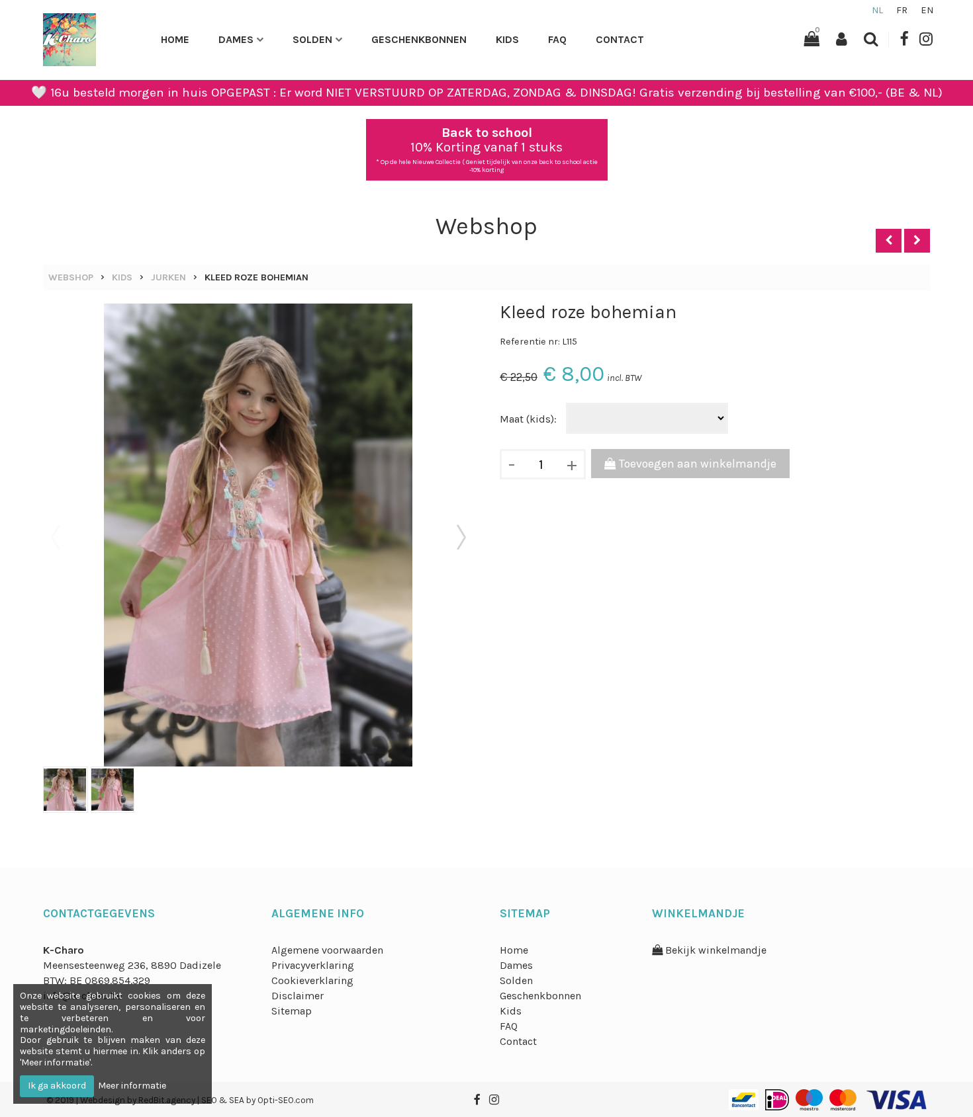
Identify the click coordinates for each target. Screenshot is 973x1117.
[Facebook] (904, 39)
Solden (312, 39)
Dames (236, 39)
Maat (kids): (528, 419)
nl (877, 10)
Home (175, 39)
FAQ (557, 39)
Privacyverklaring (312, 965)
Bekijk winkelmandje (714, 950)
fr (901, 10)
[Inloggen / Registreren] (841, 39)
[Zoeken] (871, 39)
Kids (507, 39)
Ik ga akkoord (57, 1085)
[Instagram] (926, 39)
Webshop (70, 277)
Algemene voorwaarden (327, 950)
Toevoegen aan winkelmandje (696, 463)
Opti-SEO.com (285, 1100)
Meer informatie (132, 1085)
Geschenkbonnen (419, 39)
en (927, 10)
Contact (620, 39)
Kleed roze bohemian (256, 277)
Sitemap (291, 1011)
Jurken (168, 277)
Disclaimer (297, 995)
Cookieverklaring (312, 980)
